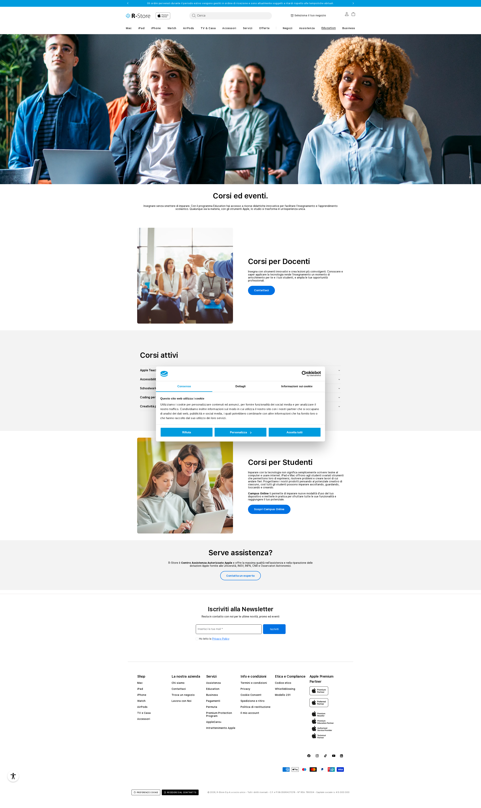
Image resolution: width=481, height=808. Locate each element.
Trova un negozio (183, 694)
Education (212, 688)
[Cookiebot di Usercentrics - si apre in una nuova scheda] (304, 374)
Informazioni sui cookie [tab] (296, 386)
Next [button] (353, 3)
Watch (141, 700)
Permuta (211, 706)
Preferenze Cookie (147, 792)
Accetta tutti (295, 432)
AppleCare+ (214, 721)
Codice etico (283, 682)
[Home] (138, 16)
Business (212, 694)
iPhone (141, 694)
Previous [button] (128, 3)
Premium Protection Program (219, 714)
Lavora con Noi (181, 700)
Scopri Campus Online (269, 509)
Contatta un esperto (240, 575)
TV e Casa (144, 712)
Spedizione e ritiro (252, 700)
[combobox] (230, 15)
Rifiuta (186, 432)
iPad (140, 688)
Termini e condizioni (253, 682)
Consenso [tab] (184, 386)
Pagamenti (213, 700)
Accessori (143, 718)
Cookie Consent (250, 694)
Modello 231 (282, 694)
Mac (140, 682)
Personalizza (238, 432)
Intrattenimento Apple (220, 727)
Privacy (245, 688)
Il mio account (249, 712)
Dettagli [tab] (240, 386)
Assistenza (213, 682)
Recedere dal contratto (182, 792)
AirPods (142, 706)
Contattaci (261, 290)
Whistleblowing (285, 688)
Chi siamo (178, 682)
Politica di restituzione (255, 706)
